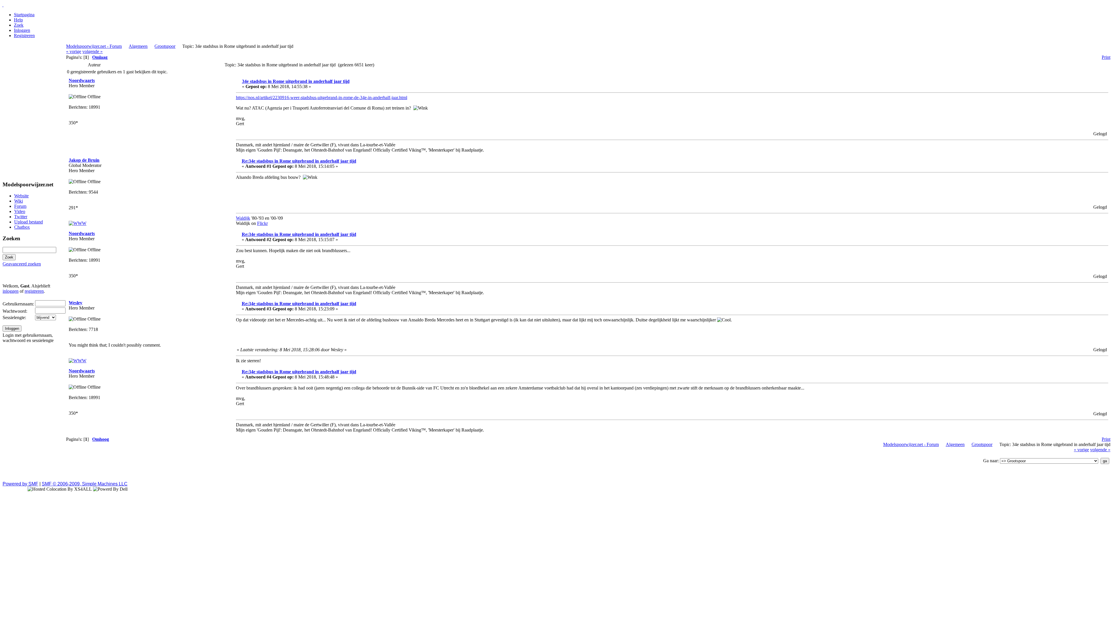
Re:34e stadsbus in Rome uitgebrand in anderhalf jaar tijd (299, 161)
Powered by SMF (20, 483)
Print (1106, 57)
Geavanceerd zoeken (22, 263)
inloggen (11, 291)
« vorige (73, 51)
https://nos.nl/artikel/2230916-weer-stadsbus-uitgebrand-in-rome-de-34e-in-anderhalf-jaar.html (321, 97)
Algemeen (138, 46)
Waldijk (243, 218)
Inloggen (22, 30)
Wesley (75, 302)
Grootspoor (164, 46)
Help (18, 19)
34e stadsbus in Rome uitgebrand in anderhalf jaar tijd (296, 81)
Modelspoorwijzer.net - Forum (94, 46)
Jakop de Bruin (84, 160)
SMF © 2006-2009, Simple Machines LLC (85, 483)
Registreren (24, 35)
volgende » (92, 51)
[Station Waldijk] (77, 223)
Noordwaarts (82, 80)
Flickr (262, 223)
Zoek (18, 25)
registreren (34, 291)
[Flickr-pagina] (77, 360)
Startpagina (24, 14)
